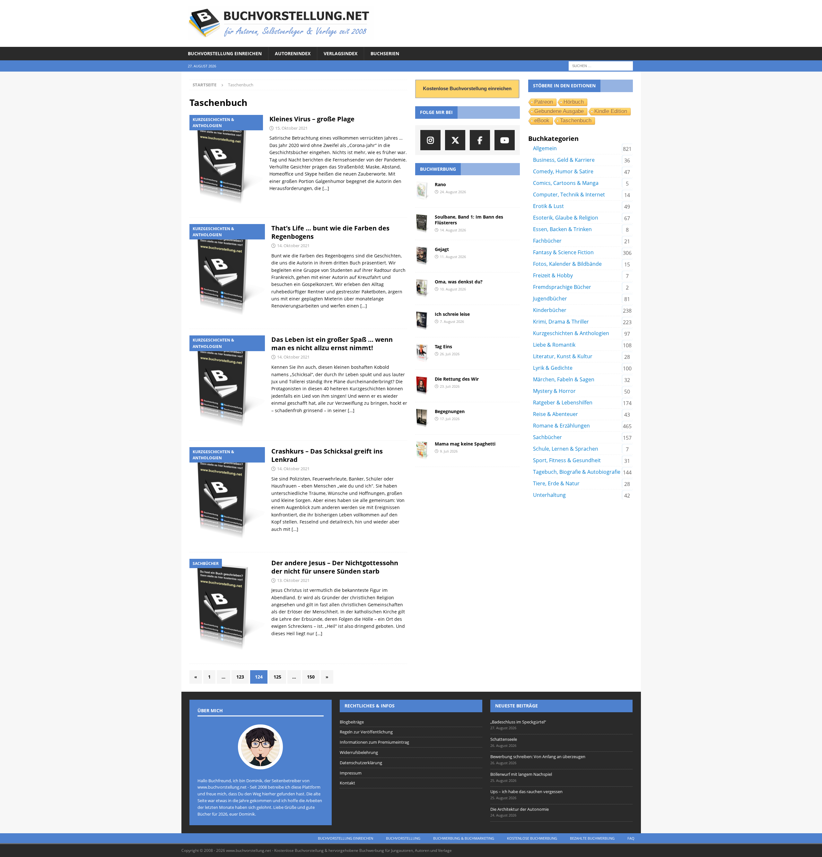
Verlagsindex (340, 53)
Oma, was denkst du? (459, 282)
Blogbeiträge (352, 722)
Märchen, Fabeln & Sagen (563, 379)
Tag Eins (443, 346)
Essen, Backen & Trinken (562, 229)
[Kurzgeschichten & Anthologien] (226, 163)
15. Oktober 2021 (291, 128)
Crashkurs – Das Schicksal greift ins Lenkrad (327, 455)
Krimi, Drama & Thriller (561, 321)
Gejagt (442, 249)
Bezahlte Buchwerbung (592, 838)
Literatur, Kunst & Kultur (562, 356)
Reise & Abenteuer (555, 414)
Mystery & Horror (554, 390)
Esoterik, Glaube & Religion (565, 217)
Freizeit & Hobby (553, 275)
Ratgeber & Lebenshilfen (562, 402)
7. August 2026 (452, 321)
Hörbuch (574, 102)
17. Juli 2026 (449, 418)
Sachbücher (547, 437)
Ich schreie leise (452, 314)
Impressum (351, 773)
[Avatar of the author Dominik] (260, 763)
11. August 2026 (453, 256)
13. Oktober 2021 (293, 580)
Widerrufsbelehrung (359, 752)
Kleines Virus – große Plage (311, 119)
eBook (541, 120)
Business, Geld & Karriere (564, 159)
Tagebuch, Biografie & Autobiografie (576, 471)
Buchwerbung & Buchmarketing (463, 838)
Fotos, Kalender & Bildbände (567, 263)
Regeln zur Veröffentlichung (366, 732)
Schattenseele (503, 739)
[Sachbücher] (227, 608)
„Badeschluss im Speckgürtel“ (518, 722)
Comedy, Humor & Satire (563, 171)
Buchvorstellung (403, 838)
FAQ (630, 838)
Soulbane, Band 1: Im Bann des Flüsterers (469, 220)
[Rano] (422, 191)
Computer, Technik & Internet (569, 194)
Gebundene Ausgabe (559, 111)
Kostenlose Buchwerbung (532, 838)
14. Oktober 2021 (293, 245)
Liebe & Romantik (554, 344)
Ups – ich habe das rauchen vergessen (526, 791)
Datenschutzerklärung (361, 763)
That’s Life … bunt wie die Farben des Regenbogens (330, 232)
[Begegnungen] (422, 418)
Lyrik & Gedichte (553, 367)
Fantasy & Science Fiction (563, 252)
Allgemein (545, 148)
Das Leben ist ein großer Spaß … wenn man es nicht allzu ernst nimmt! (332, 343)
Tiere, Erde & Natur (556, 483)
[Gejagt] (422, 256)
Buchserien (385, 53)
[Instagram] (430, 140)
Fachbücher (547, 240)
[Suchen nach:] (601, 66)
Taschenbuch (575, 120)
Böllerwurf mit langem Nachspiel (521, 774)
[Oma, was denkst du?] (422, 288)
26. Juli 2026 (449, 353)
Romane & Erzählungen (561, 425)
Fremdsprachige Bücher (562, 286)
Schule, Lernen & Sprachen (565, 448)
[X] (455, 140)
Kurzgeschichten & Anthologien (571, 333)
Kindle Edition (610, 111)
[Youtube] (504, 140)
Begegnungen (450, 411)
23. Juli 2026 (449, 386)
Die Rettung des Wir (457, 379)
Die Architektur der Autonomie (519, 809)
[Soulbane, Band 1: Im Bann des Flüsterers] (422, 223)
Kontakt (347, 783)
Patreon (543, 102)
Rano (440, 184)
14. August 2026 (453, 230)
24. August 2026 (453, 191)
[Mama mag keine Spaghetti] (422, 450)
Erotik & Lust (548, 206)
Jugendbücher (550, 298)
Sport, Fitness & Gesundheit (567, 460)
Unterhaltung (549, 494)
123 (240, 677)
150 (311, 677)
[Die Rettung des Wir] (422, 385)
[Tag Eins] (422, 353)
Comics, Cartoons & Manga (566, 182)
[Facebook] (480, 140)
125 (277, 677)
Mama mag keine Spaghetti (465, 444)
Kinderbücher (549, 310)
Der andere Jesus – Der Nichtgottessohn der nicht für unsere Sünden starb (334, 567)
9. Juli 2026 (449, 451)
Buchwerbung (438, 169)
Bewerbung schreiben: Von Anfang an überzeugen (537, 756)
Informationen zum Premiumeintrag (374, 742)
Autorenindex (292, 53)
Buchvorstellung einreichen (225, 53)
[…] (325, 188)
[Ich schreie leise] (422, 321)
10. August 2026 (453, 289)
